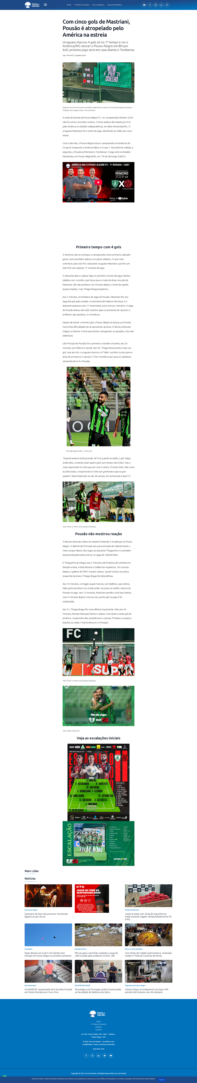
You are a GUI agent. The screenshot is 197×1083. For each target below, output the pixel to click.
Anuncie (98, 1027)
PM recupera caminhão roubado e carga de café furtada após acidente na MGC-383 (96, 954)
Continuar (161, 1079)
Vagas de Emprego (114, 5)
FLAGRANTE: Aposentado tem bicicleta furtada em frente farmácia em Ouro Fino (48, 990)
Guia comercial (98, 5)
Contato (98, 1030)
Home (69, 5)
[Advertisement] (98, 225)
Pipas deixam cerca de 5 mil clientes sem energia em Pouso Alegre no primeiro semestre (48, 954)
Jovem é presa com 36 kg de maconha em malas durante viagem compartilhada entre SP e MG (148, 917)
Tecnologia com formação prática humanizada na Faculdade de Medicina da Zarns (98, 990)
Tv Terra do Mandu (81, 5)
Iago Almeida (68, 55)
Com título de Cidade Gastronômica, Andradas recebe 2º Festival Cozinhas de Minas (148, 954)
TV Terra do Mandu (98, 1024)
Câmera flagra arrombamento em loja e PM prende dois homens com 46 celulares (146, 990)
